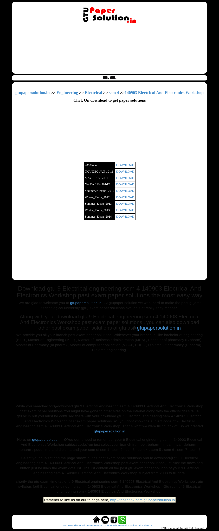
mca (150, 525)
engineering (69, 525)
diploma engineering (92, 525)
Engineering (67, 92)
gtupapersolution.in (32, 92)
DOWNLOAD (125, 165)
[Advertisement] (109, 49)
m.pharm (134, 525)
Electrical (93, 92)
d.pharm (107, 525)
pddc (141, 525)
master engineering (120, 525)
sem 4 (114, 92)
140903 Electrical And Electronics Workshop (164, 92)
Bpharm (79, 525)
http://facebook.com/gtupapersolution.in (142, 500)
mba (146, 525)
